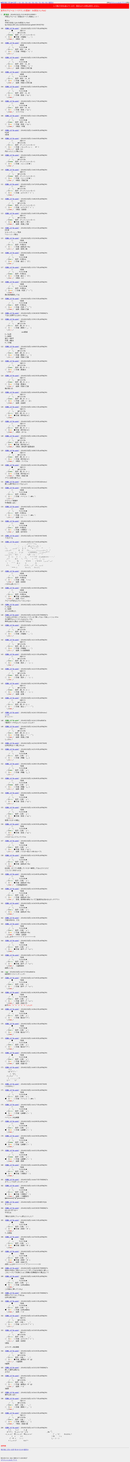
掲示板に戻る (6, 1449)
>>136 (7, 714)
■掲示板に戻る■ (7, 2)
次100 (21, 1449)
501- (33, 2)
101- (19, 2)
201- (23, 2)
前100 (17, 1449)
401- (29, 2)
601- (36, 2)
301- (26, 2)
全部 (14, 2)
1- (17, 2)
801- (43, 2)
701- (39, 2)
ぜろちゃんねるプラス (118, 2)
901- (46, 2)
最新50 (51, 2)
